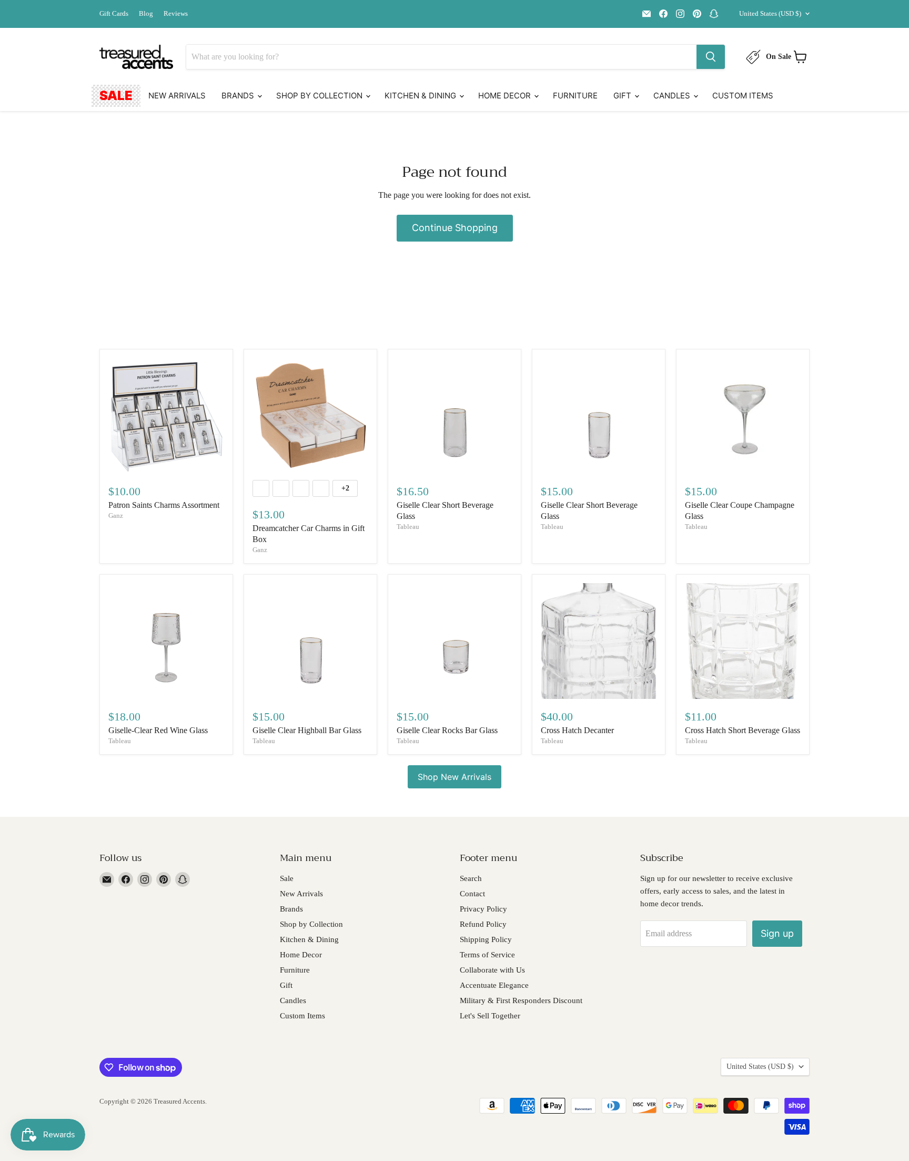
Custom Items (742, 96)
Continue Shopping (455, 227)
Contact (472, 893)
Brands (238, 96)
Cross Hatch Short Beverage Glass (742, 730)
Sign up (777, 933)
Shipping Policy (486, 939)
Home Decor (505, 96)
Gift (623, 96)
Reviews (176, 13)
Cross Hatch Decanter (577, 730)
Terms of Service (487, 954)
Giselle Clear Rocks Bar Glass (447, 730)
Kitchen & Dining (421, 96)
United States (770, 13)
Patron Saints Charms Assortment (163, 505)
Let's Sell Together (490, 1016)
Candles (672, 96)
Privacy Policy (483, 909)
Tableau (408, 527)
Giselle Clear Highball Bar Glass (306, 730)
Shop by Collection (320, 96)
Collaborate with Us (492, 970)
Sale (116, 95)
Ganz (115, 515)
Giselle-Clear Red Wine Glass (158, 730)
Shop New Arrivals (454, 777)
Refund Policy (483, 924)
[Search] (710, 57)
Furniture (575, 96)
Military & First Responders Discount (521, 1000)
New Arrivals (177, 96)
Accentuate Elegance (494, 985)
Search (471, 878)
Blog (146, 13)
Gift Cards (113, 13)
